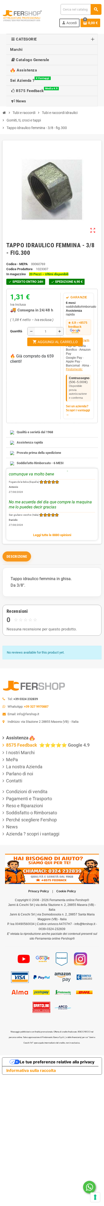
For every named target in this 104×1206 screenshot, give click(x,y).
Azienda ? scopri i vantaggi (32, 833)
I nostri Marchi (20, 752)
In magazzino (16, 274)
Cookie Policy (66, 891)
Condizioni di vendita (26, 791)
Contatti (14, 780)
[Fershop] (22, 15)
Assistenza (17, 737)
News (12, 826)
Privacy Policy (38, 891)
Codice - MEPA (17, 264)
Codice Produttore (19, 269)
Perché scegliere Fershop (31, 819)
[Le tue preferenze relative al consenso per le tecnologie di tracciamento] (95, 1197)
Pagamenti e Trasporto (29, 798)
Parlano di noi (19, 773)
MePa (12, 759)
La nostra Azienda (24, 766)
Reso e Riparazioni (24, 805)
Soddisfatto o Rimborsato (31, 812)
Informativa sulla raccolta (31, 1070)
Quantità (11, 331)
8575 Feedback (22, 745)
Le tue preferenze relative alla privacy (57, 1061)
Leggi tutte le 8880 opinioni (52, 535)
